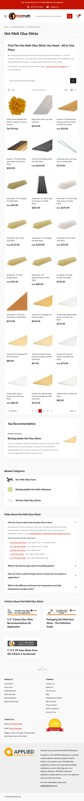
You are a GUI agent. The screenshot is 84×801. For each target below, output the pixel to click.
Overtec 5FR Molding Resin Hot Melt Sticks (42, 160)
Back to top (42, 669)
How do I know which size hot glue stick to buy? (30, 522)
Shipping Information (54, 698)
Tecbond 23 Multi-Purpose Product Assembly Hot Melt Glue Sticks (42, 356)
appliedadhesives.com (48, 786)
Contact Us (54, 7)
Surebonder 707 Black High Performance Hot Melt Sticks (42, 201)
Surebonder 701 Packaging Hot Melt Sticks (16, 199)
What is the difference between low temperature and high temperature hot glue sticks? (34, 587)
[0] (77, 16)
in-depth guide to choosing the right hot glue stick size (49, 533)
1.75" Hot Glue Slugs (18, 558)
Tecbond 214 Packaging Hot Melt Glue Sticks (17, 355)
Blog (47, 694)
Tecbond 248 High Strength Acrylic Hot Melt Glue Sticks (67, 317)
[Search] (69, 16)
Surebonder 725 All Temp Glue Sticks (66, 239)
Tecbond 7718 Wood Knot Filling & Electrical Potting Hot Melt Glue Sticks (66, 121)
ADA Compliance (52, 708)
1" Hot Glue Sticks (17, 554)
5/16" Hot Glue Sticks (18, 542)
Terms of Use (51, 712)
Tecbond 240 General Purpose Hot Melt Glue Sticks (15, 396)
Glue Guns (8, 687)
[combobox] (50, 16)
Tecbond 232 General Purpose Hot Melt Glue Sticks (65, 356)
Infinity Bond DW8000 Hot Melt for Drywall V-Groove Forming (17, 121)
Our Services (51, 691)
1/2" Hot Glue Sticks (18, 546)
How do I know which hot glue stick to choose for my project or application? (37, 575)
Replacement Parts (11, 701)
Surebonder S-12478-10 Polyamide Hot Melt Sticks (16, 316)
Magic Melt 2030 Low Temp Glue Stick (42, 120)
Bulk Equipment (10, 698)
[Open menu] (5, 16)
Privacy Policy (51, 705)
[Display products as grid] (72, 90)
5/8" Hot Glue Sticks (18, 550)
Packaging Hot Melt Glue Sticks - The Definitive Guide (60, 623)
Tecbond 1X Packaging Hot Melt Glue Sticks (41, 316)
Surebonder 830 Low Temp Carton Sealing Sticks (66, 160)
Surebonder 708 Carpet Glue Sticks (15, 239)
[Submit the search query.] (73, 80)
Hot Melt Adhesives (17, 27)
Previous (13, 411)
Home (6, 27)
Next (72, 411)
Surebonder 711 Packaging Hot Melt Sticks (41, 239)
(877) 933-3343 (35, 7)
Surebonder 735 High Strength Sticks (14, 276)
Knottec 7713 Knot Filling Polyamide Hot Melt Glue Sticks (16, 161)
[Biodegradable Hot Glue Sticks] (69, 443)
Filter (13, 90)
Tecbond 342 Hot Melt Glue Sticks (67, 395)
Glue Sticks (8, 684)
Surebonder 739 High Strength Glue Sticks (64, 276)
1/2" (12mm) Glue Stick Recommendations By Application (20, 623)
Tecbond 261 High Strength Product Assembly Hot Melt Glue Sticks (42, 396)
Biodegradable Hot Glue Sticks (24, 438)
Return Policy (51, 701)
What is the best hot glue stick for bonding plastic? (31, 565)
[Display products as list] (75, 90)
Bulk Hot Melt (9, 694)
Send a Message (15, 728)
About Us (49, 687)
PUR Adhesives (10, 691)
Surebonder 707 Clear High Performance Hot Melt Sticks (67, 201)
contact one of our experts (56, 66)
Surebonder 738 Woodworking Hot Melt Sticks (40, 277)
